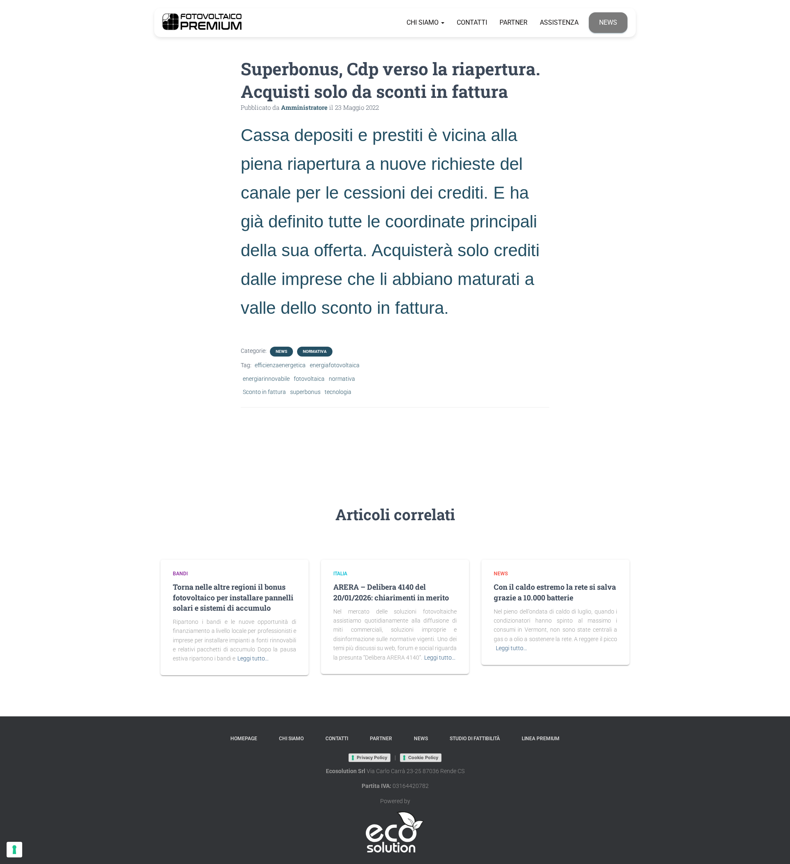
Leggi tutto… (253, 658)
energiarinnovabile (266, 378)
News (608, 22)
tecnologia (338, 392)
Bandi (180, 574)
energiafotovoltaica (335, 365)
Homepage (243, 738)
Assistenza (559, 22)
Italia (340, 574)
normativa (342, 378)
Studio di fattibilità (475, 738)
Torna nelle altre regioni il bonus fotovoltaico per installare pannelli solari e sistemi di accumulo (233, 597)
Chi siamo (423, 22)
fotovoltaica (309, 378)
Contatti (472, 22)
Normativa (315, 351)
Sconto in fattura (264, 392)
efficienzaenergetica (280, 365)
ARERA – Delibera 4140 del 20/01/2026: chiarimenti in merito (391, 592)
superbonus (305, 392)
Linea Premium (541, 738)
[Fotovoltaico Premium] (202, 22)
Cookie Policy (423, 757)
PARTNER (513, 22)
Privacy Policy (372, 757)
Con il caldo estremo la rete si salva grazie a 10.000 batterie (555, 592)
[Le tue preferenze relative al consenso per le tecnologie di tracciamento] (14, 849)
